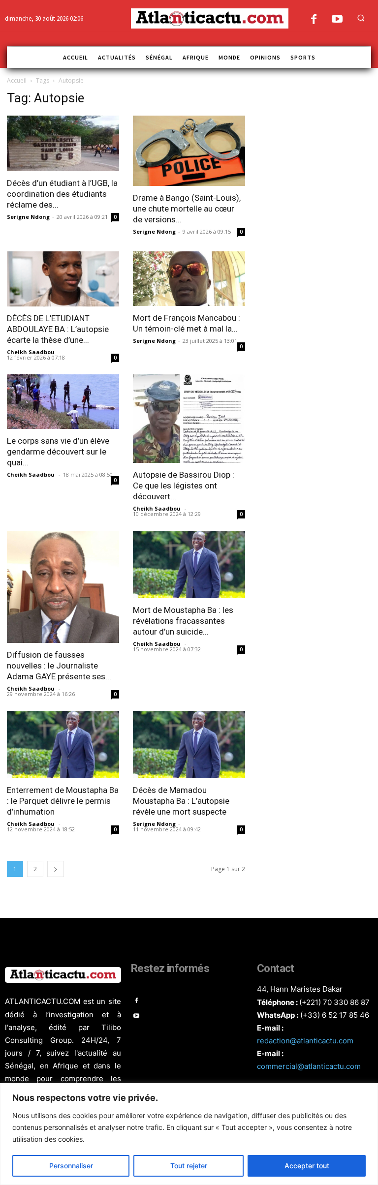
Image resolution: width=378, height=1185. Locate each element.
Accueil (17, 80)
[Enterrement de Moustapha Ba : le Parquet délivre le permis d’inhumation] (63, 744)
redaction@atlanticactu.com (305, 1040)
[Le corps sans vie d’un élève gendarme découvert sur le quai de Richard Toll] (63, 401)
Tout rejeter (188, 1165)
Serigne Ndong (28, 216)
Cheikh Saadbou (31, 352)
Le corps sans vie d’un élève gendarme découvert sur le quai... (58, 451)
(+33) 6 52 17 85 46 (334, 1015)
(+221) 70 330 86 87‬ (334, 1002)
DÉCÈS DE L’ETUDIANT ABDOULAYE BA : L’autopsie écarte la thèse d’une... (58, 329)
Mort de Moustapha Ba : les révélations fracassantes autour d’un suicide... (183, 621)
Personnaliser (71, 1165)
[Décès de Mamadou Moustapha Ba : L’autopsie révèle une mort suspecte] (189, 744)
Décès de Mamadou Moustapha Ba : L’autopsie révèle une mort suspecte (181, 801)
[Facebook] (314, 20)
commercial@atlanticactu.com (309, 1066)
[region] (189, 1134)
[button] (360, 17)
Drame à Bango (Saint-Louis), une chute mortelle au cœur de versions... (187, 208)
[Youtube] (337, 20)
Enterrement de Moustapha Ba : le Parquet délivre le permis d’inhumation (63, 801)
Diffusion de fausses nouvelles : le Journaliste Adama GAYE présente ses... (59, 665)
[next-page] (55, 869)
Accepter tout (306, 1165)
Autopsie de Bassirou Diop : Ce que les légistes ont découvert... (183, 485)
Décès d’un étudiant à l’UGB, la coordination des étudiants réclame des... (62, 194)
